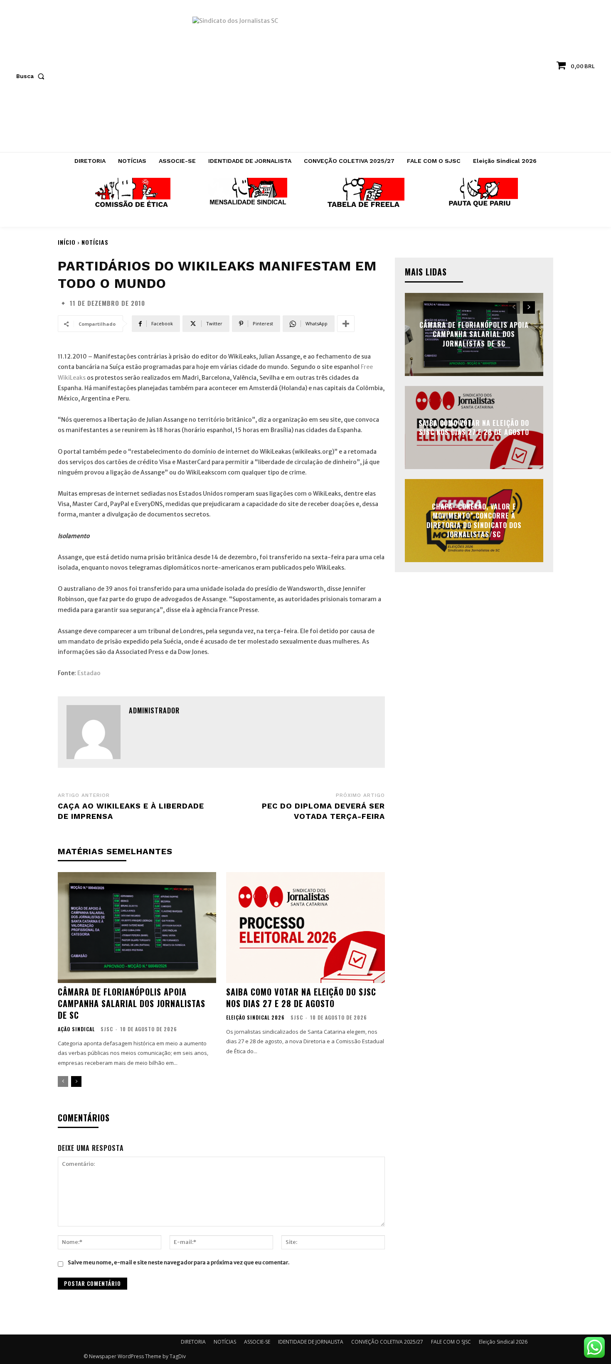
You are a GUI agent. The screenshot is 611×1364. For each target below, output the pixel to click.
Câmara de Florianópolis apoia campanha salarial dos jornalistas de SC (131, 1003)
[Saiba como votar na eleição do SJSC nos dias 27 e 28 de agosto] (305, 927)
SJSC (107, 1028)
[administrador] (94, 732)
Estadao (89, 673)
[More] (346, 323)
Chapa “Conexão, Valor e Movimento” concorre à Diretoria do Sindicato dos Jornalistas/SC (474, 520)
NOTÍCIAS (94, 242)
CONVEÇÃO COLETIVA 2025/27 (387, 1341)
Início (67, 242)
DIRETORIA (193, 1341)
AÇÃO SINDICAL (76, 1029)
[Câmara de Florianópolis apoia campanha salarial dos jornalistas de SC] (137, 927)
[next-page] (76, 1081)
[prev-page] (63, 1081)
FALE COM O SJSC (451, 1341)
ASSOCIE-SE (257, 1341)
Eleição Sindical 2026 (255, 1017)
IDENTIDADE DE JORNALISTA (310, 1341)
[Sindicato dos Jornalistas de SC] (305, 80)
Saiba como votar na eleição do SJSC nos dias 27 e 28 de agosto (301, 998)
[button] (32, 76)
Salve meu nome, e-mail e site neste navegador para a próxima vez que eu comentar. (178, 1262)
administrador (154, 710)
